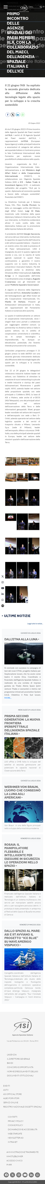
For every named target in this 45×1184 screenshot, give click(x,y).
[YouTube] (3, 588)
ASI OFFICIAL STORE (12, 1094)
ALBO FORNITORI (11, 1098)
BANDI (10, 1063)
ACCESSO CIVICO (14, 1160)
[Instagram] (3, 582)
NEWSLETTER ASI (16, 1138)
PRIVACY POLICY (16, 1121)
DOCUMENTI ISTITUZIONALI (20, 1075)
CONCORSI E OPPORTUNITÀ (20, 1067)
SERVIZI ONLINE (10, 1102)
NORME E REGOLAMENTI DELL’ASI (22, 1071)
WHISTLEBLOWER (14, 1156)
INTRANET (12, 1142)
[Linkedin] (31, 1174)
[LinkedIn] (3, 594)
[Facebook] (6, 1174)
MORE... (7, 698)
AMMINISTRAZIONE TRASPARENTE (22, 1152)
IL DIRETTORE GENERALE (18, 1059)
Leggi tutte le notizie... (35, 624)
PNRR (9, 1164)
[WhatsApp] (3, 600)
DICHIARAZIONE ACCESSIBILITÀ (22, 1129)
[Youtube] (25, 1174)
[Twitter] (12, 1174)
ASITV (5, 1090)
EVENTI (6, 1086)
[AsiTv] (3, 606)
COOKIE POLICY (15, 1125)
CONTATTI (12, 1117)
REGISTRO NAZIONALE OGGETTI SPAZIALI (22, 1106)
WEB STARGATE (15, 1133)
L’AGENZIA (11, 1054)
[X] (3, 576)
